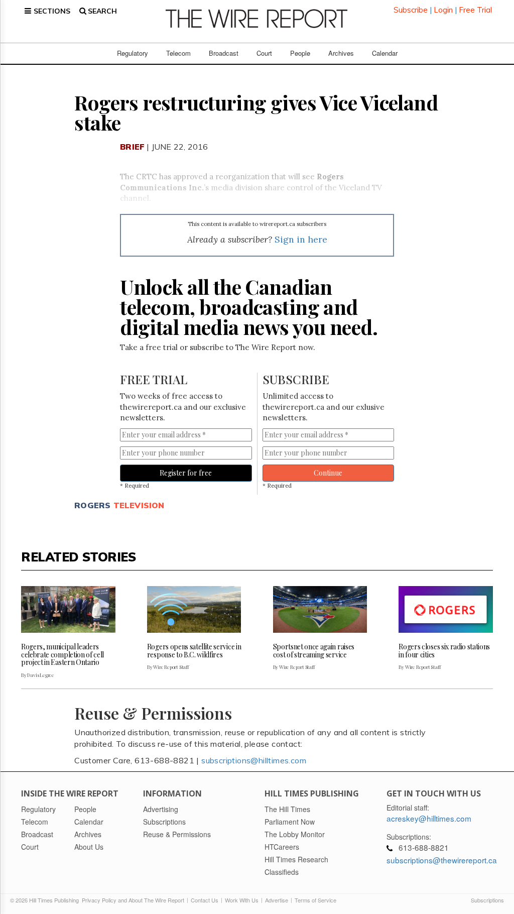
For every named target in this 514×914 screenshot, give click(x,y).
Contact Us (204, 900)
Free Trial (475, 10)
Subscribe (411, 10)
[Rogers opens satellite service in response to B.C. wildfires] (194, 609)
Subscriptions (487, 900)
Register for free (186, 473)
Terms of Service (315, 900)
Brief (132, 147)
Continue (328, 473)
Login (443, 10)
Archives (341, 53)
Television (139, 505)
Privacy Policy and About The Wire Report (133, 900)
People (300, 53)
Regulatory (132, 53)
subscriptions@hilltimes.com (253, 760)
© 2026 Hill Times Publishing (46, 900)
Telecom (178, 53)
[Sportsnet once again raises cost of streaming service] (320, 609)
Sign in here (301, 239)
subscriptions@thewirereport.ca (442, 859)
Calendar (385, 53)
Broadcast (223, 53)
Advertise (276, 900)
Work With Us (242, 900)
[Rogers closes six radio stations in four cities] (446, 609)
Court (264, 53)
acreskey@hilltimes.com (429, 818)
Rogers (92, 505)
